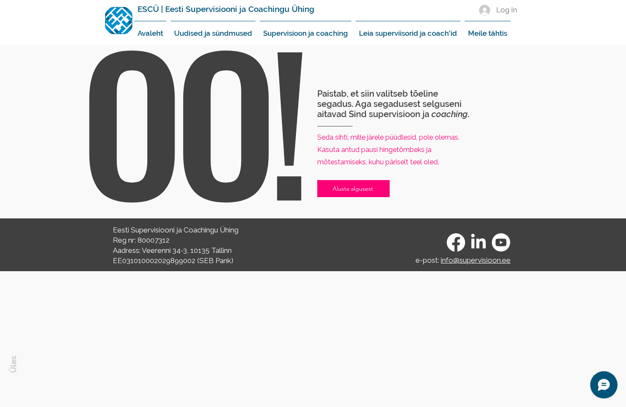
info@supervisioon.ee (476, 260)
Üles (13, 364)
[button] (213, 29)
